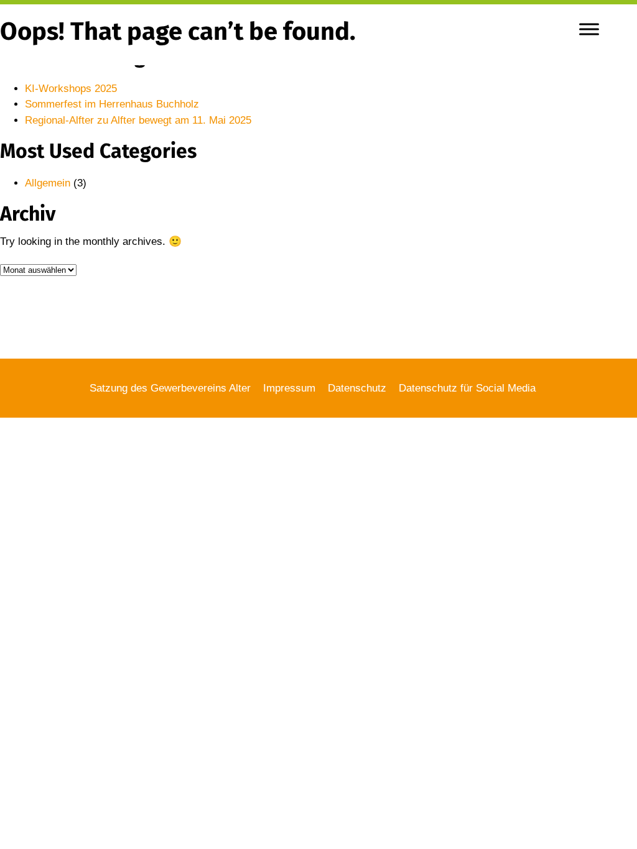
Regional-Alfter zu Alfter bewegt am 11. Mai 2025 (138, 120)
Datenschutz (357, 388)
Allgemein (47, 183)
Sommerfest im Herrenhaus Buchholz (112, 104)
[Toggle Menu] (589, 29)
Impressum (289, 388)
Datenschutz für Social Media (467, 388)
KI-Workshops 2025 (71, 88)
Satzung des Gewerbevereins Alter (170, 388)
